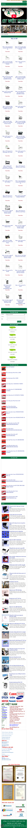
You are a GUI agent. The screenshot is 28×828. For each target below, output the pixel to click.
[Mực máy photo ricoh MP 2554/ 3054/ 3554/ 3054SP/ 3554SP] (3, 483)
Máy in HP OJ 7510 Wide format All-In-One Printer (20, 256)
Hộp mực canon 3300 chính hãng (15, 590)
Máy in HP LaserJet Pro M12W (8, 271)
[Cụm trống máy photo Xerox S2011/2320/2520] (3, 489)
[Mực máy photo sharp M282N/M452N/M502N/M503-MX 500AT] (3, 478)
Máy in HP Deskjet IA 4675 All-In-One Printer (20, 211)
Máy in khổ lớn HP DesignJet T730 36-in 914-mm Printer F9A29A (8, 167)
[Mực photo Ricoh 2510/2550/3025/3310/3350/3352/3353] (3, 430)
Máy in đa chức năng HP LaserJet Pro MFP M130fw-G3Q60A (7, 256)
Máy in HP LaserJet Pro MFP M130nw (8, 137)
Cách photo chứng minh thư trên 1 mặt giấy (17, 631)
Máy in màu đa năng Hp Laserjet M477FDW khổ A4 (20, 182)
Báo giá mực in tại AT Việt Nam (15, 598)
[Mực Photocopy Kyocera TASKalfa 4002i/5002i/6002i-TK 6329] (3, 500)
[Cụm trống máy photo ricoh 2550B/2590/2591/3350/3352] (3, 446)
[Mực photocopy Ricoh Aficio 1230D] (3, 374)
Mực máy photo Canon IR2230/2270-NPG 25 (15, 417)
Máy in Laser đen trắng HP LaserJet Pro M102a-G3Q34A (7, 63)
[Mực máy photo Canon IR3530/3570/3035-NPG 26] (3, 413)
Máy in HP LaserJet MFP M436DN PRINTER (20, 196)
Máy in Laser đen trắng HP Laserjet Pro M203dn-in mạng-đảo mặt (20, 122)
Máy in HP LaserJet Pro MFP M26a (20, 241)
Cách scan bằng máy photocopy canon (16, 665)
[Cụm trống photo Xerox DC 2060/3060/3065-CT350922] (3, 452)
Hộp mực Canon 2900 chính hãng (15, 606)
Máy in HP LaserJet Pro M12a (20, 286)
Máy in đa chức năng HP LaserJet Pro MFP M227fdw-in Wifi (7, 301)
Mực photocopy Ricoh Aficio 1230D (13, 372)
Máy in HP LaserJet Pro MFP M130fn (20, 107)
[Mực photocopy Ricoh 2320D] (3, 379)
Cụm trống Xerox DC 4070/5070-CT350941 (15, 395)
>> (25, 309)
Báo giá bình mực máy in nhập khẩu (16, 531)
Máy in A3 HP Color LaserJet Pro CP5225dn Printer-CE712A (20, 137)
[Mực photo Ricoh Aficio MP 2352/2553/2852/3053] (3, 435)
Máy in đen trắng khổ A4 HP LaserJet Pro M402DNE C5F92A (20, 92)
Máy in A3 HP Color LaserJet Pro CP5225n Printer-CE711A (7, 122)
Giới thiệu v (4, 749)
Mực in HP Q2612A (10, 367)
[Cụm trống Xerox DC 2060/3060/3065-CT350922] (3, 390)
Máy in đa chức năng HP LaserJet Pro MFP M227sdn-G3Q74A (20, 271)
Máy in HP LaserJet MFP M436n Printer (7, 226)
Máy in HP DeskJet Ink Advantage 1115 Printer (7, 152)
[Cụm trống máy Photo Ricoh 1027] (3, 402)
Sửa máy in (4, 746)
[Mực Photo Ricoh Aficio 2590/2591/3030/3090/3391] (3, 407)
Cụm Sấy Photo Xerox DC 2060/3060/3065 (15, 439)
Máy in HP (12, 36)
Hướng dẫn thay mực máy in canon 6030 (16, 548)
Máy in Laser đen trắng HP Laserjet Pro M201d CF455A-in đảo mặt (7, 107)
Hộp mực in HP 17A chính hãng (15, 539)
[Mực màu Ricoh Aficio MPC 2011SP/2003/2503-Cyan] (3, 494)
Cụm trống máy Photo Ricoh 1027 (13, 400)
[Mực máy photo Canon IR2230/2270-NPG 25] (3, 418)
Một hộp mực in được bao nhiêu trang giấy (17, 564)
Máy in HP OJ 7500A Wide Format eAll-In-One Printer (7, 241)
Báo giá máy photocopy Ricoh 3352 (15, 682)
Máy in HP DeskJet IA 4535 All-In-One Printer (7, 196)
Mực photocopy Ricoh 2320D (12, 378)
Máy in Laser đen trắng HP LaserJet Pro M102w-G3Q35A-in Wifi (20, 77)
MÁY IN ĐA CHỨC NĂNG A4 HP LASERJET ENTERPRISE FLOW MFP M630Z (20, 302)
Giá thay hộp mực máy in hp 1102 (15, 514)
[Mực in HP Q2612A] (3, 368)
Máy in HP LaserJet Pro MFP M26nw (8, 181)
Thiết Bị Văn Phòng (5, 36)
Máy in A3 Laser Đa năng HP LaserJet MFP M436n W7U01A (20, 48)
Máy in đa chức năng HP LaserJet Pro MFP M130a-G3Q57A (7, 212)
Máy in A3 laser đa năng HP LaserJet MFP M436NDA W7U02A (8, 77)
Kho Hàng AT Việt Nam (13, 581)
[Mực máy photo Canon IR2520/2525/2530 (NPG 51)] (3, 472)
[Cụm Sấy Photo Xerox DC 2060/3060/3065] (3, 441)
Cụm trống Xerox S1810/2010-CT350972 (14, 383)
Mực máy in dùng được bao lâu (15, 657)
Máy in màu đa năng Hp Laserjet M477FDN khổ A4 (7, 48)
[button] (3, 29)
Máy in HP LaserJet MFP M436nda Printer (7, 92)
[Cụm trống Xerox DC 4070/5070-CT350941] (3, 396)
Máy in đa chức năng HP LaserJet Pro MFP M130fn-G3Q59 (20, 226)
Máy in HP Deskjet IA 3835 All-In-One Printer (20, 166)
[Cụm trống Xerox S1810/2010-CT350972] (3, 385)
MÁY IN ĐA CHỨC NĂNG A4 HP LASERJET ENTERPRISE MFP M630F (7, 287)
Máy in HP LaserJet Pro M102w (20, 62)
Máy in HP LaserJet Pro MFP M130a (20, 152)
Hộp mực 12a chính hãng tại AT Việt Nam (17, 623)
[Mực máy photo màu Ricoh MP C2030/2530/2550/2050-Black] (3, 424)
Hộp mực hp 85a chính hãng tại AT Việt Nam (17, 640)
